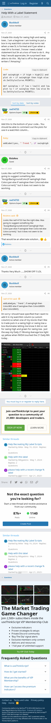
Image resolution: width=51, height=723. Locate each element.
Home (11, 703)
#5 (49, 267)
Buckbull (8, 16)
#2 (49, 119)
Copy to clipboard (39, 70)
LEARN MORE (37, 427)
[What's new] (42, 3)
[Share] (45, 32)
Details (25, 714)
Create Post (25, 523)
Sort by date (18, 103)
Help (4, 703)
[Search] (47, 3)
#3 (49, 168)
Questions (13, 452)
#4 (49, 210)
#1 (49, 32)
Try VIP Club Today (25, 651)
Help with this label (18, 456)
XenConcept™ (42, 712)
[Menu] (4, 3)
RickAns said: (9, 215)
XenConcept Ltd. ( (17, 714)
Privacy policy (37, 700)
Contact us (7, 700)
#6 (49, 293)
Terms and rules (21, 700)
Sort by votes (32, 103)
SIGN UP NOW (14, 427)
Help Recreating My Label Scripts (25, 444)
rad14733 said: (10, 298)
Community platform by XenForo (23, 708)
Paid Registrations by (22, 710)
